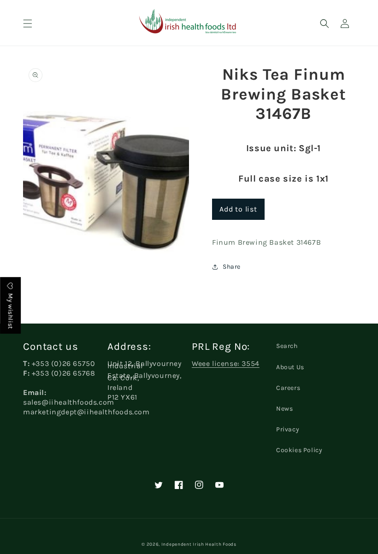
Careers (288, 388)
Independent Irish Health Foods (198, 544)
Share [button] (232, 267)
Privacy (287, 429)
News (284, 409)
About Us (290, 367)
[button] (28, 23)
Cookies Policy (299, 450)
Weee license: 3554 (226, 363)
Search (287, 346)
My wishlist (10, 310)
